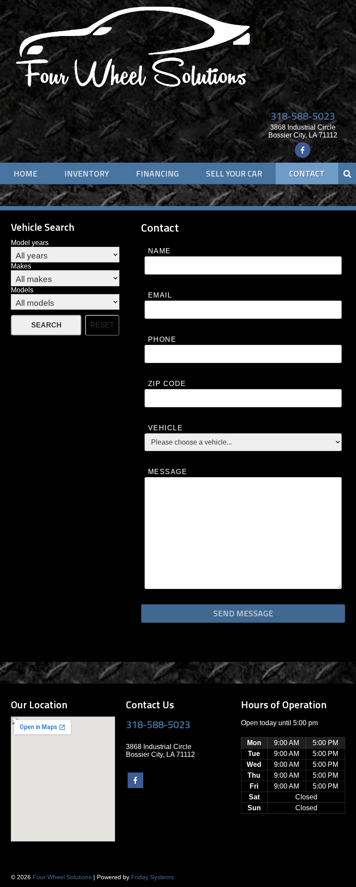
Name (159, 251)
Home (25, 173)
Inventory (86, 173)
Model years (30, 242)
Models (22, 290)
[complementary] (330, 861)
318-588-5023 (302, 116)
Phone (162, 339)
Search (46, 325)
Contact (307, 173)
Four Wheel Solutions (62, 877)
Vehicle (165, 428)
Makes (21, 266)
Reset (102, 325)
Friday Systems (152, 877)
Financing (157, 173)
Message (167, 471)
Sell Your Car (234, 173)
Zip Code (167, 383)
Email (160, 295)
